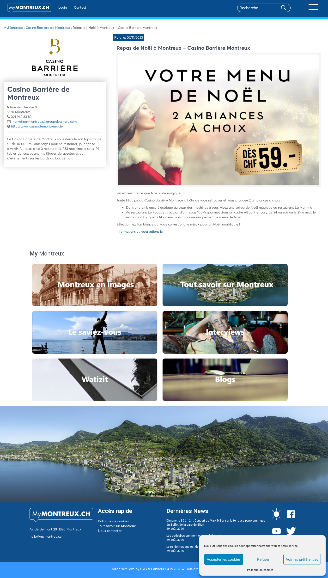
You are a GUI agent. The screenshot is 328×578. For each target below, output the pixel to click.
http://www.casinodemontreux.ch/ (37, 126)
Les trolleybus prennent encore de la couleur (195, 535)
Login (62, 7)
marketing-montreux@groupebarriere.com (44, 121)
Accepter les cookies (224, 559)
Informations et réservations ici (139, 231)
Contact (80, 7)
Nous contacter (109, 531)
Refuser (263, 559)
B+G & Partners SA (154, 568)
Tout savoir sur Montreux (117, 526)
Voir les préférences (302, 559)
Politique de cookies (260, 570)
